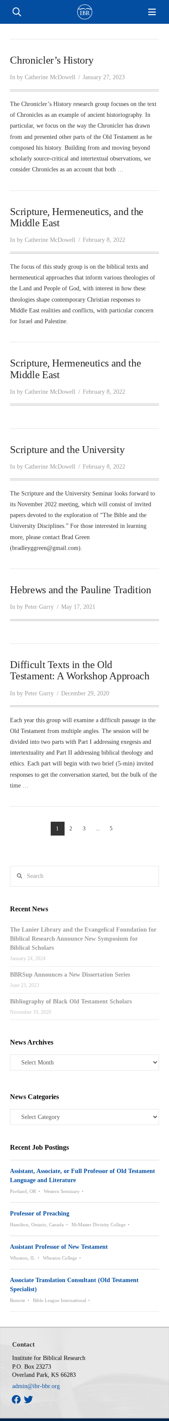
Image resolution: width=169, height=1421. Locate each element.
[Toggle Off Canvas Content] (152, 12)
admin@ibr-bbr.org (36, 1386)
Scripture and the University (67, 449)
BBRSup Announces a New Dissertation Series (70, 974)
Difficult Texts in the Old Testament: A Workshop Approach (79, 670)
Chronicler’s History (51, 60)
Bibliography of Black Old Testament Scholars (71, 1001)
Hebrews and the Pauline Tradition (80, 589)
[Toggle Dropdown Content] (16, 12)
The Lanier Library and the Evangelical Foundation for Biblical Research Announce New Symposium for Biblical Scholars (83, 938)
